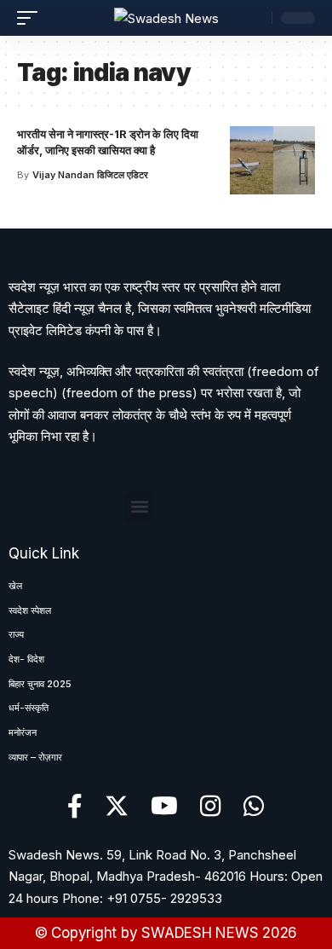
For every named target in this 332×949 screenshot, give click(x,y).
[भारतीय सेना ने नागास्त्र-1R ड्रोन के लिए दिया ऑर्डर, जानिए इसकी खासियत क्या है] (272, 160)
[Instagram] (210, 806)
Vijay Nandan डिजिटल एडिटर (90, 175)
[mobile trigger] (31, 18)
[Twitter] (117, 806)
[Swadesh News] (166, 18)
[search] (254, 17)
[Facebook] (75, 806)
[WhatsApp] (254, 806)
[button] (139, 507)
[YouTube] (164, 806)
